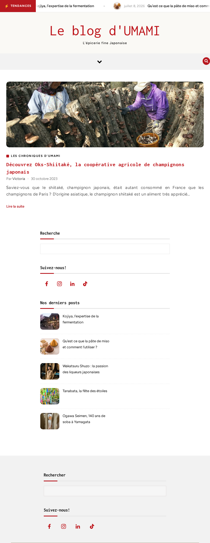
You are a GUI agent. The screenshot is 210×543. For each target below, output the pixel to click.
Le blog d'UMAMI (105, 30)
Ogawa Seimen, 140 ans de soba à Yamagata (84, 419)
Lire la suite (15, 206)
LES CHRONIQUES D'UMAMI (35, 156)
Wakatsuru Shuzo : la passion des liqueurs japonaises (85, 369)
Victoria (18, 179)
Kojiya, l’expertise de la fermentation (81, 319)
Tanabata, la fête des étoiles (85, 391)
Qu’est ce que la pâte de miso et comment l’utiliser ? (86, 344)
